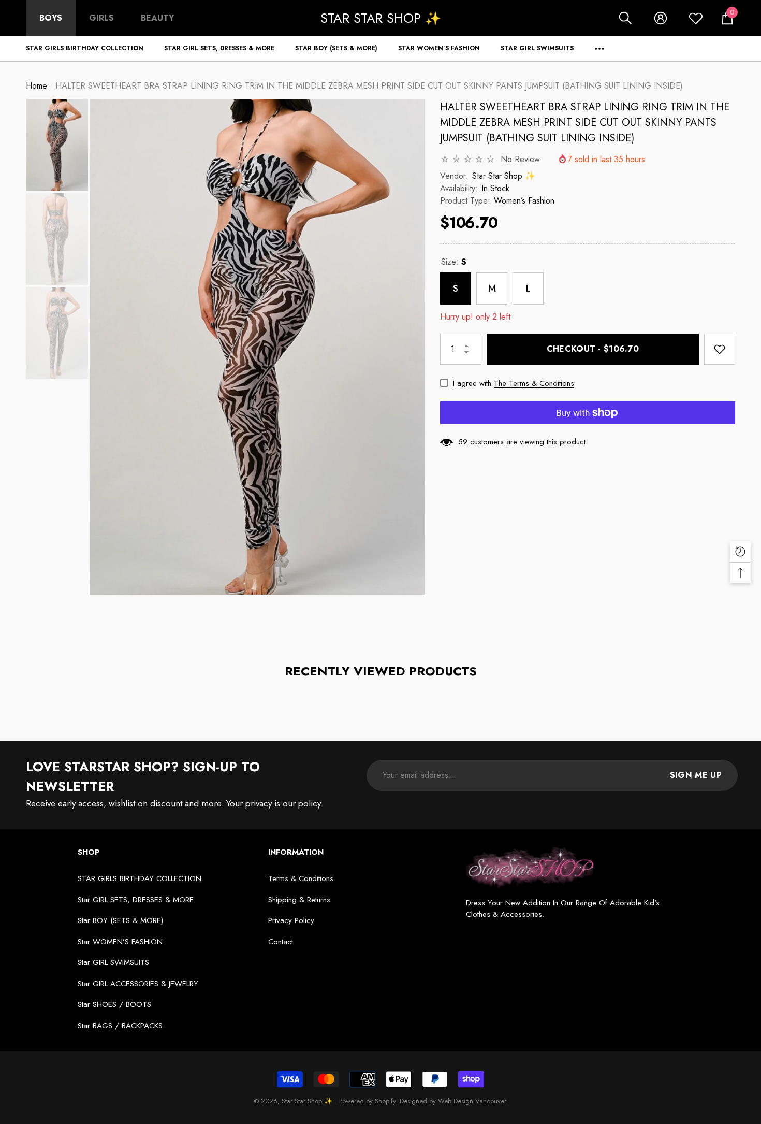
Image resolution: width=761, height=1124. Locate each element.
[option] (257, 347)
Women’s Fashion (524, 201)
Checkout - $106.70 (593, 349)
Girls (101, 18)
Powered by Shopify (367, 1101)
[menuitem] (51, 18)
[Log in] (660, 18)
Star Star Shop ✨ (503, 176)
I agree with (472, 383)
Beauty (157, 18)
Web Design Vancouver (472, 1101)
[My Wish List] (696, 18)
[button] (625, 18)
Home (36, 86)
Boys (50, 18)
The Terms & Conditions (534, 383)
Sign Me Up (696, 775)
